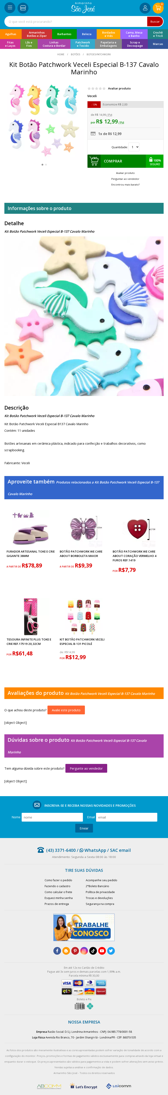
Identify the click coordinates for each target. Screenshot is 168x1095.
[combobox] (84, 21)
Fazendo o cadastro (57, 886)
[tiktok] (93, 951)
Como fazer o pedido (58, 880)
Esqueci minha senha (59, 898)
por (115, 570)
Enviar (84, 828)
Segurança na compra (100, 904)
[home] (83, 12)
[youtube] (102, 951)
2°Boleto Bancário (97, 886)
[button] (42, 165)
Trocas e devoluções (99, 898)
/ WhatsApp (91, 850)
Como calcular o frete (58, 892)
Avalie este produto (66, 710)
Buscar (155, 21)
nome (16, 817)
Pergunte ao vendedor (86, 768)
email (91, 817)
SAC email (120, 850)
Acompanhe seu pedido (101, 880)
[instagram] (84, 951)
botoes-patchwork (98, 54)
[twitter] (111, 951)
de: (62, 652)
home (61, 54)
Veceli (92, 96)
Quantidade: (120, 147)
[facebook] (57, 951)
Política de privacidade (100, 892)
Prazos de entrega (57, 904)
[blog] (66, 951)
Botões (75, 54)
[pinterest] (75, 951)
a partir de (14, 566)
